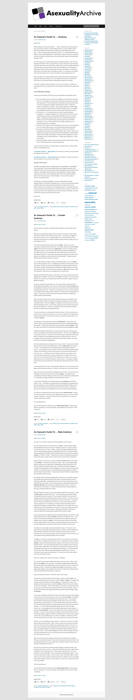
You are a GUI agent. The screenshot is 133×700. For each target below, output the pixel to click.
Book (45, 26)
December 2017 (88, 79)
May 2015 (87, 100)
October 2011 (88, 137)
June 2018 (87, 71)
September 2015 (88, 97)
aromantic (88, 190)
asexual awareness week (91, 199)
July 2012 (87, 124)
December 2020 (88, 53)
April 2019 (87, 66)
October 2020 (88, 54)
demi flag (86, 215)
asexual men (64, 685)
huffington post (88, 220)
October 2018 (88, 67)
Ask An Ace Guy (88, 161)
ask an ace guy (90, 209)
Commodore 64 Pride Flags (91, 33)
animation (91, 188)
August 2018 (88, 69)
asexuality (72, 206)
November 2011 (88, 135)
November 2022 (88, 50)
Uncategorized (88, 180)
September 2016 (88, 92)
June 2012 (87, 126)
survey (96, 238)
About (40, 26)
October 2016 (88, 90)
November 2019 (88, 58)
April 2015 (87, 101)
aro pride (93, 190)
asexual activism (89, 197)
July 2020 (87, 56)
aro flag (96, 188)
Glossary (51, 26)
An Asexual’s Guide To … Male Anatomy (45, 151)
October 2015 (88, 95)
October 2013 (88, 113)
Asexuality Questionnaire (91, 159)
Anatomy (39, 224)
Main (38, 43)
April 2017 (87, 87)
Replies (48, 687)
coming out (88, 213)
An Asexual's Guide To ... (43, 206)
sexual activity (87, 236)
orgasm (86, 228)
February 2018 (88, 77)
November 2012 (88, 118)
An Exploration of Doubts (91, 151)
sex (94, 234)
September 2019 (88, 61)
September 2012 (88, 121)
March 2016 (87, 93)
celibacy (94, 211)
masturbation (88, 222)
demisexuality (93, 217)
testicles (43, 687)
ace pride (92, 186)
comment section (95, 213)
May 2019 (87, 64)
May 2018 (87, 72)
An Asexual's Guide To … (91, 149)
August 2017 (88, 82)
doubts (86, 219)
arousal (86, 193)
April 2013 (87, 114)
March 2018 (87, 76)
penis (35, 208)
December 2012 (88, 116)
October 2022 (88, 51)
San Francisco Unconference (91, 172)
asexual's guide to (65, 206)
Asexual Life (88, 152)
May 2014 (87, 106)
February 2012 (88, 131)
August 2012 (88, 123)
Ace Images (87, 146)
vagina (38, 208)
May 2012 (87, 127)
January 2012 (88, 132)
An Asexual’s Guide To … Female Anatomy (45, 157)
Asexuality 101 (88, 154)
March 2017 (87, 89)
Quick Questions (89, 170)
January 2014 (88, 108)
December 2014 (88, 103)
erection (90, 218)
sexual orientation (89, 238)
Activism (87, 148)
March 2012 (87, 129)
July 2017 (87, 84)
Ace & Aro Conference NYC (91, 144)
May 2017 (87, 85)
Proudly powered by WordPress (66, 694)
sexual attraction (95, 236)
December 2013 (88, 110)
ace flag (87, 186)
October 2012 (88, 119)
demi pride (91, 215)
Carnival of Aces (88, 162)
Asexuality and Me (89, 156)
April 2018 (87, 74)
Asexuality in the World (90, 157)
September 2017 (88, 80)
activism (87, 188)
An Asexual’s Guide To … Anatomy (50, 36)
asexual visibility (90, 207)
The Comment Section (90, 178)
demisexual (87, 217)
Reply (42, 208)
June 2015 (87, 98)
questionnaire (89, 230)
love (93, 220)
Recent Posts (58, 26)
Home (35, 26)
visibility (92, 240)
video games (87, 240)
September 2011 (88, 139)
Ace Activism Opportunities (91, 41)
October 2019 (88, 59)
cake (96, 209)
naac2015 (96, 222)
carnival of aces (88, 211)
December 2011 (88, 134)
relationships (88, 232)
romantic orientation (89, 234)
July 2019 (87, 63)
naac (93, 222)
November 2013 (88, 111)
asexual (59, 206)
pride (90, 227)
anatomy (55, 206)
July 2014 (87, 105)
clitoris (76, 206)
